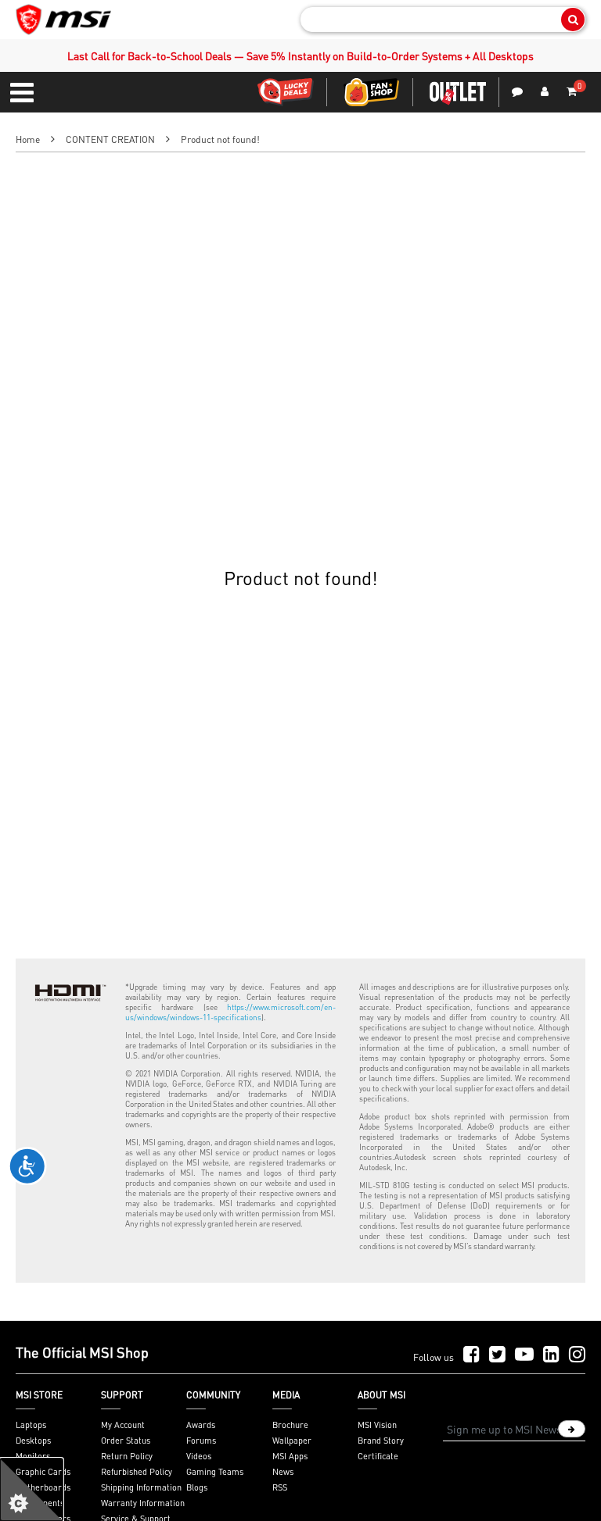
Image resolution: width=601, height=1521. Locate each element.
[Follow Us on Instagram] (577, 1355)
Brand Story (381, 1440)
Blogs (196, 1487)
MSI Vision (377, 1424)
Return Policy (127, 1456)
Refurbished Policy (136, 1471)
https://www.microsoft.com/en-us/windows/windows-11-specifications (230, 1012)
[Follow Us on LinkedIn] (551, 1355)
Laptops (31, 1424)
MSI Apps (290, 1456)
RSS (279, 1487)
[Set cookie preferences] (31, 1490)
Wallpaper (291, 1440)
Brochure (290, 1424)
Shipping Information (141, 1487)
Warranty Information (143, 1503)
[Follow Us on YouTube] (524, 1355)
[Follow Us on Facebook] (471, 1355)
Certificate (378, 1456)
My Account (123, 1424)
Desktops (33, 1440)
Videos (198, 1456)
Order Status (125, 1440)
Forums (201, 1440)
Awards (200, 1424)
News (282, 1471)
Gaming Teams (214, 1471)
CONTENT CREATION (110, 139)
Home (28, 139)
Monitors (33, 1456)
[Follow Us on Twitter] (497, 1355)
